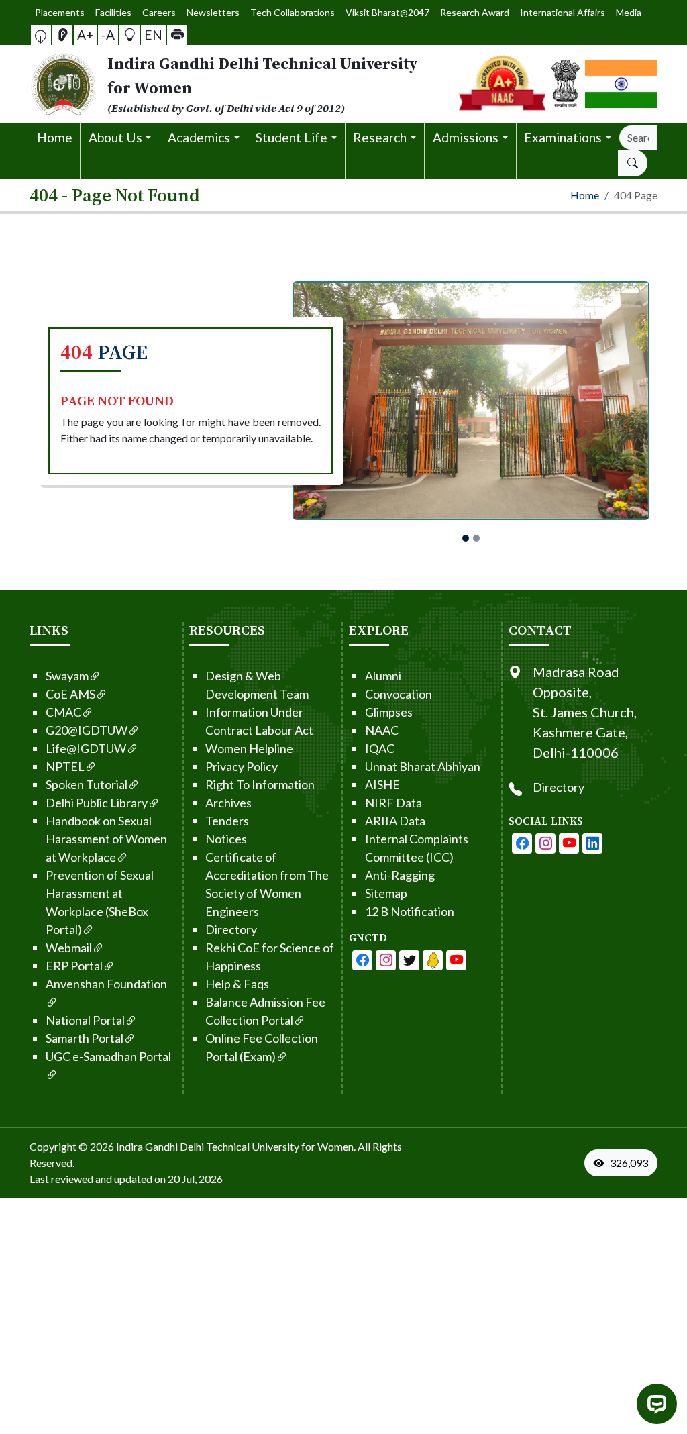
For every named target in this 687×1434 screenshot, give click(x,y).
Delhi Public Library (97, 802)
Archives (228, 802)
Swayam (67, 675)
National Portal (85, 1020)
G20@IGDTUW (86, 730)
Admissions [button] (465, 137)
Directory (231, 929)
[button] (41, 35)
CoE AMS (70, 693)
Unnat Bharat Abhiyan (422, 766)
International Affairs (562, 12)
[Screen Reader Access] (62, 35)
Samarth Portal (84, 1038)
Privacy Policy (241, 766)
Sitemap (386, 893)
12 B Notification (409, 911)
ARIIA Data (395, 820)
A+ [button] (85, 34)
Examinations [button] (563, 137)
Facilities (113, 12)
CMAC (63, 712)
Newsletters (213, 12)
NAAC (382, 730)
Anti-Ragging (400, 875)
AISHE (382, 784)
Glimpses (389, 712)
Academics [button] (199, 137)
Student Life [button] (291, 137)
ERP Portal (74, 965)
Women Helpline (249, 748)
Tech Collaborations (292, 12)
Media (628, 12)
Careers (159, 12)
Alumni (383, 675)
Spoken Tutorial (86, 784)
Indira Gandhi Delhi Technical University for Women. (236, 1146)
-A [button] (108, 34)
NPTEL (65, 766)
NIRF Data (393, 802)
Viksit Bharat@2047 (387, 12)
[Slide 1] (465, 538)
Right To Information (260, 784)
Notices (226, 838)
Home (54, 137)
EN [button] (153, 34)
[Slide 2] (476, 538)
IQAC (379, 748)
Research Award (474, 12)
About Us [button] (115, 137)
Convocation (398, 693)
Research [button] (380, 137)
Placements (60, 12)
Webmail (69, 947)
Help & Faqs (237, 983)
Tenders (227, 820)
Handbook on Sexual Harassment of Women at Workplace (106, 838)
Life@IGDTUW (86, 748)
